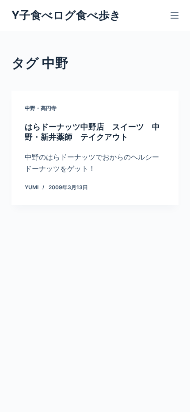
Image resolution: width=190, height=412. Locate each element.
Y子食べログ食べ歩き (66, 15)
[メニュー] (175, 15)
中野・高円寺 (41, 108)
